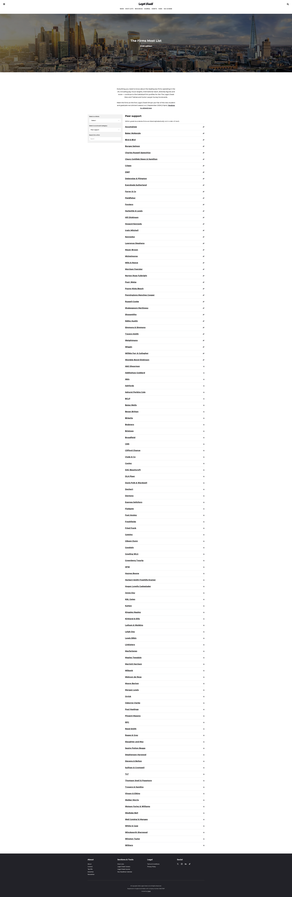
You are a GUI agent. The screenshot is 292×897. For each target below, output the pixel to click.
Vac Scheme (168, 8)
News (122, 8)
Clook (149, 891)
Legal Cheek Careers (123, 866)
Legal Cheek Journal (123, 869)
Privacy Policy (151, 866)
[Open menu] (4, 4)
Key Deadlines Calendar (124, 872)
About (89, 864)
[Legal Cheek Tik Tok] (189, 864)
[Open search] (288, 4)
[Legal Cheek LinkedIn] (185, 864)
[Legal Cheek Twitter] (178, 864)
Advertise (91, 872)
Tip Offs (90, 869)
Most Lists (129, 8)
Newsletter (91, 874)
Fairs (160, 8)
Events (154, 8)
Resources (139, 8)
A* (203, 127)
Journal (147, 8)
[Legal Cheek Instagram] (181, 864)
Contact (90, 866)
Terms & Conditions (153, 864)
